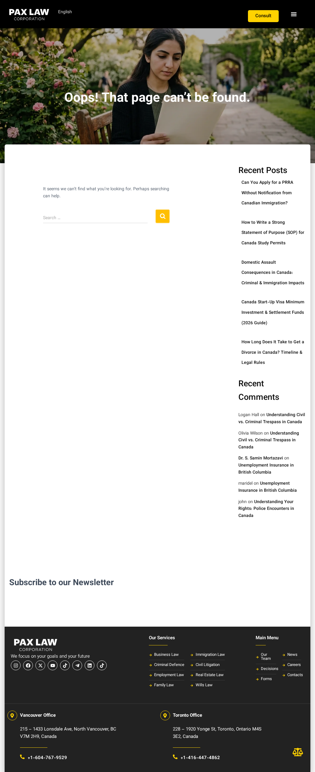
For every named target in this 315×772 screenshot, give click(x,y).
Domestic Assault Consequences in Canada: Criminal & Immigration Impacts (272, 273)
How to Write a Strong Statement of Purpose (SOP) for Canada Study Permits (272, 233)
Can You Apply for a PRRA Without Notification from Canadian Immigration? (267, 193)
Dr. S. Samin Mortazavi (260, 458)
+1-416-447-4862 (200, 758)
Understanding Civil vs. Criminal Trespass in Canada (271, 419)
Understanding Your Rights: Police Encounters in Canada (266, 509)
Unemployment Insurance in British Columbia (266, 469)
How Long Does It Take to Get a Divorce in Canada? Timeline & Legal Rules (272, 352)
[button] (293, 14)
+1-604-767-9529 (47, 758)
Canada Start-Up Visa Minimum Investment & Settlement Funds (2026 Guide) (272, 312)
